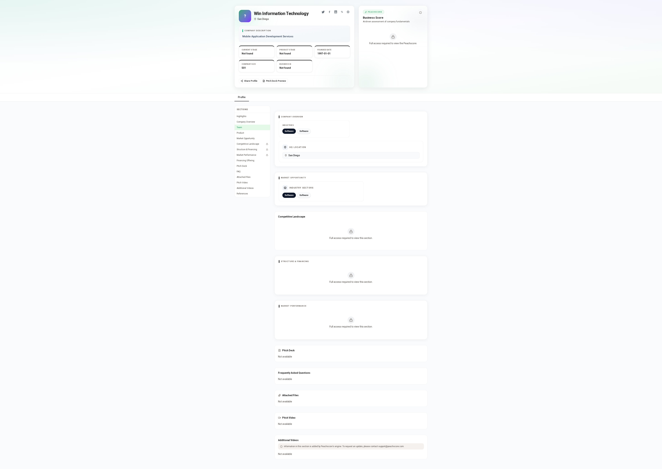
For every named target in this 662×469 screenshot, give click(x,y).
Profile (241, 97)
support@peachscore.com (391, 446)
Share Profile (250, 81)
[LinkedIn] (335, 12)
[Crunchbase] (342, 12)
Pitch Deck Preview (276, 81)
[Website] (348, 12)
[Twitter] (323, 12)
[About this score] (420, 12)
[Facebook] (329, 12)
